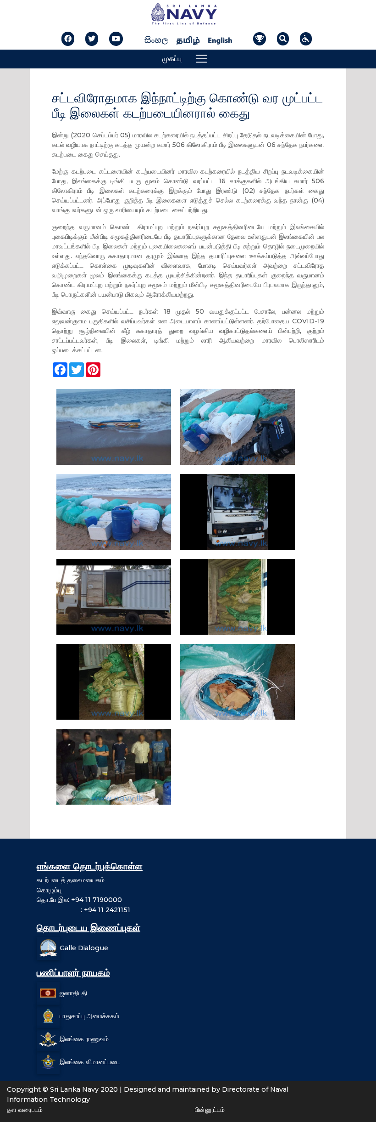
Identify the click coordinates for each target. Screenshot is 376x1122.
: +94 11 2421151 (83, 910)
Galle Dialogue (84, 948)
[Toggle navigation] (201, 59)
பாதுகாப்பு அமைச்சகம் (89, 1016)
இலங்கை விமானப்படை (90, 1062)
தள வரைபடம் (25, 1109)
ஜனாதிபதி (73, 993)
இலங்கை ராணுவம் (84, 1039)
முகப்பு (172, 58)
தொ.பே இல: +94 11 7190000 (79, 900)
